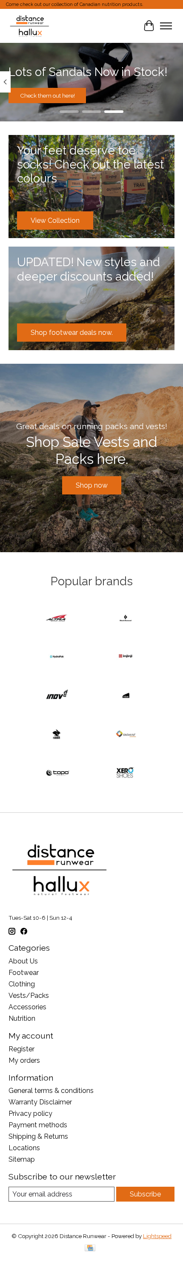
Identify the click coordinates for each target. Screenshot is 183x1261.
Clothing (22, 984)
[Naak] (126, 696)
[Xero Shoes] (126, 773)
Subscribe (145, 1194)
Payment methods (38, 1125)
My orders (24, 1060)
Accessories (27, 1007)
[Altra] (57, 618)
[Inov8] (57, 696)
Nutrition (22, 1018)
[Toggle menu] (165, 25)
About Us (23, 961)
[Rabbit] (57, 735)
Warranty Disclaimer (40, 1102)
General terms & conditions (51, 1091)
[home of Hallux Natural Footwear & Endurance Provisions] (30, 25)
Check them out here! (47, 95)
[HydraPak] (57, 657)
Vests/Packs (29, 995)
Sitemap (22, 1159)
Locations (24, 1148)
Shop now (92, 485)
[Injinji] (126, 657)
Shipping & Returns (38, 1136)
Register (21, 1049)
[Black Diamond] (126, 618)
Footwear (24, 973)
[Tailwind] (126, 735)
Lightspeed (157, 1236)
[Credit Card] (90, 1248)
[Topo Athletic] (57, 773)
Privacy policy (30, 1113)
